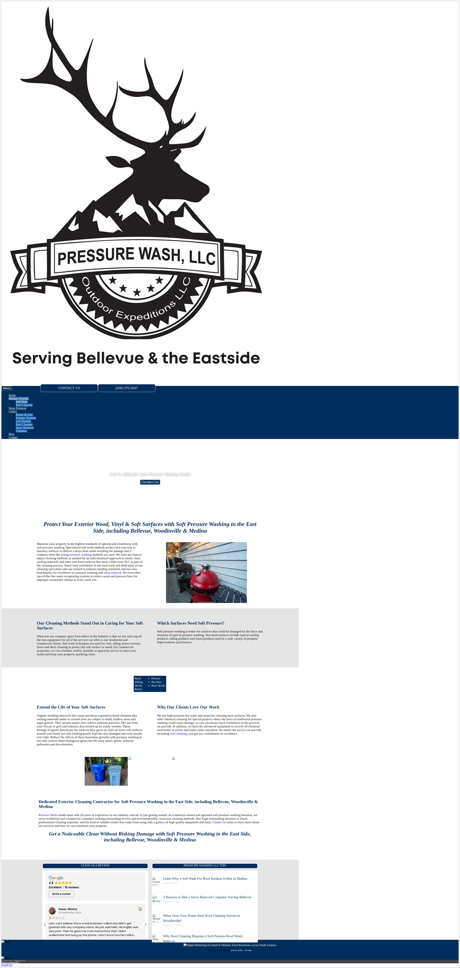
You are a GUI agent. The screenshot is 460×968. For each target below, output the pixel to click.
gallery (160, 822)
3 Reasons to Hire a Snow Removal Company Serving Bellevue (207, 897)
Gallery (13, 411)
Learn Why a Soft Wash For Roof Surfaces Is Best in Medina (205, 878)
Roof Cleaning (24, 404)
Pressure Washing (19, 398)
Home (12, 395)
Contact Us (150, 482)
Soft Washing (23, 421)
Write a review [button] (61, 894)
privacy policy (237, 950)
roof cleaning (178, 733)
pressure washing (81, 554)
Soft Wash (21, 401)
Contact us (219, 822)
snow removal (112, 572)
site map (247, 950)
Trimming (21, 430)
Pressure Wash (48, 815)
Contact (13, 437)
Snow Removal (17, 408)
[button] (145, 924)
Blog (11, 434)
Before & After (24, 414)
